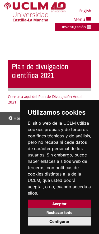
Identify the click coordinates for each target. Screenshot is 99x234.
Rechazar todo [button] (59, 212)
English (85, 10)
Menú (79, 19)
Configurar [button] (59, 221)
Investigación (74, 26)
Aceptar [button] (59, 203)
